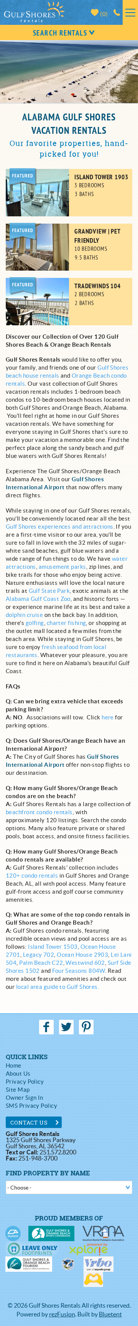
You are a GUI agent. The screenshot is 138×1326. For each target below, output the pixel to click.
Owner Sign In (24, 1097)
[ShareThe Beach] (68, 1264)
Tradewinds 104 (97, 286)
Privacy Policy (25, 1081)
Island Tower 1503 (52, 946)
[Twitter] (67, 1027)
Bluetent (110, 1314)
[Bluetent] (13, 1233)
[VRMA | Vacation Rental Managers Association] (103, 1233)
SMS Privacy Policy (31, 1105)
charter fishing (66, 623)
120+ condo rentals (32, 875)
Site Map (18, 1089)
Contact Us (29, 1122)
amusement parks (62, 566)
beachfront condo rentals (39, 812)
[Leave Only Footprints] (32, 1248)
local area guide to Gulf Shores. (57, 987)
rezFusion (62, 1314)
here (108, 717)
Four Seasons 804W (78, 970)
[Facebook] (47, 1027)
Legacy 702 (38, 954)
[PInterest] (87, 1027)
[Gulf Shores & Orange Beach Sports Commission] (51, 1233)
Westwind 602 (85, 962)
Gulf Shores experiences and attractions (59, 526)
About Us (18, 1073)
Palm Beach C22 (41, 962)
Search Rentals (60, 33)
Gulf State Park (49, 591)
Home (13, 1065)
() (103, 14)
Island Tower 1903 (101, 178)
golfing (35, 623)
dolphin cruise (24, 615)
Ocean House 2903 (82, 954)
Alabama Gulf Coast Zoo (38, 599)
